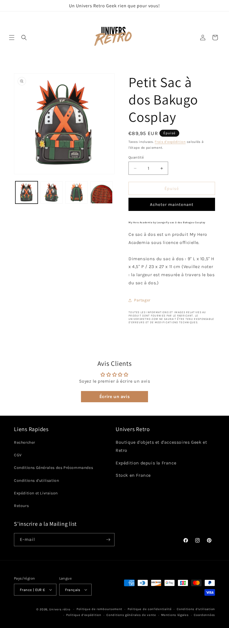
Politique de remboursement (99, 609)
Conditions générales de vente (131, 615)
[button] (12, 37)
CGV (18, 455)
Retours (21, 505)
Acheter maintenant (172, 204)
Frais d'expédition (170, 142)
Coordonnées (204, 615)
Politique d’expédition (83, 615)
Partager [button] (142, 300)
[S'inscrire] (108, 539)
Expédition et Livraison (36, 493)
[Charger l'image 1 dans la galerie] (26, 192)
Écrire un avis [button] (114, 396)
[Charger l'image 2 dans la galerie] (51, 192)
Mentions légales (175, 615)
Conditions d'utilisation (36, 480)
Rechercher (24, 442)
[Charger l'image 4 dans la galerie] (101, 192)
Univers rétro (60, 609)
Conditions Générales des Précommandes (53, 467)
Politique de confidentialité (150, 609)
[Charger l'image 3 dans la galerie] (76, 192)
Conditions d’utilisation (196, 609)
